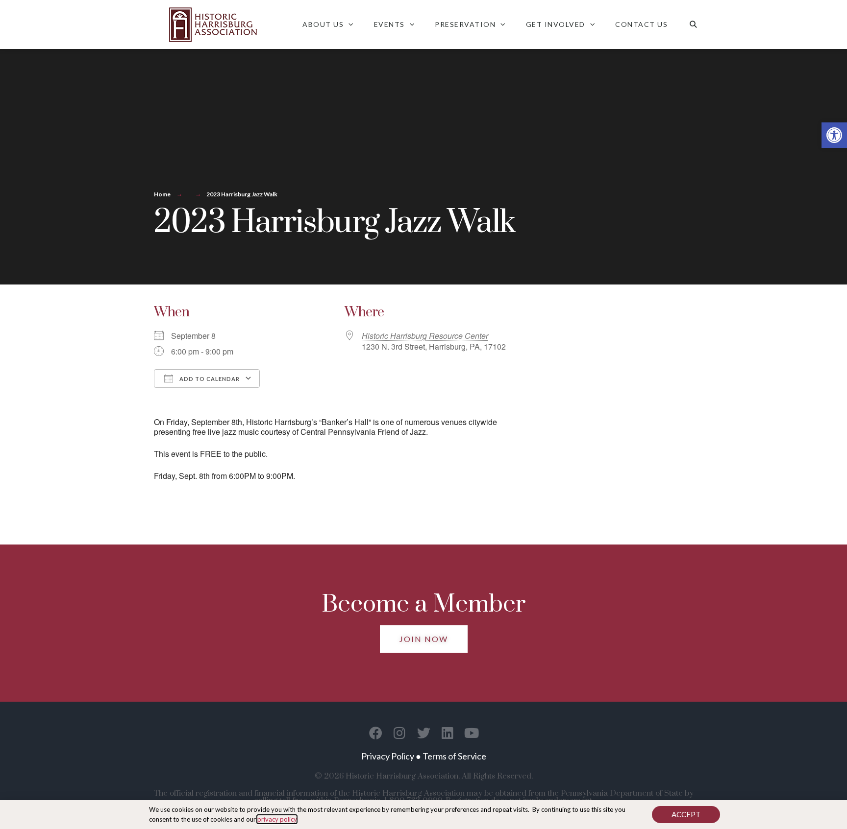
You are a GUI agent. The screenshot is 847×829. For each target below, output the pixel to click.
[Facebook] (375, 732)
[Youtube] (471, 732)
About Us (323, 24)
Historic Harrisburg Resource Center (425, 335)
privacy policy (277, 819)
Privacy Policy (387, 756)
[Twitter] (423, 732)
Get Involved (555, 24)
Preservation (465, 24)
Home (162, 194)
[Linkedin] (447, 732)
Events (389, 24)
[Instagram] (399, 732)
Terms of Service (454, 756)
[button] (834, 135)
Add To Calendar (209, 379)
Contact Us (641, 24)
